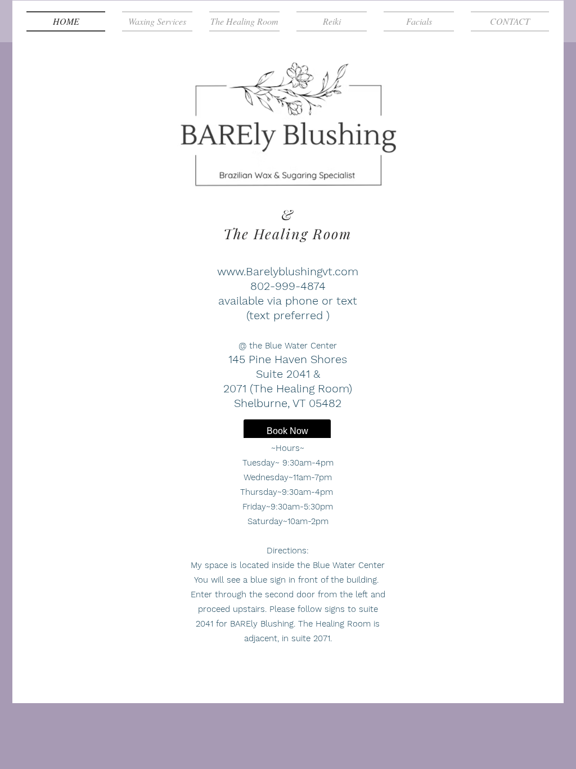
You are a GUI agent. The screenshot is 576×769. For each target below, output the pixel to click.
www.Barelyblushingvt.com (287, 271)
